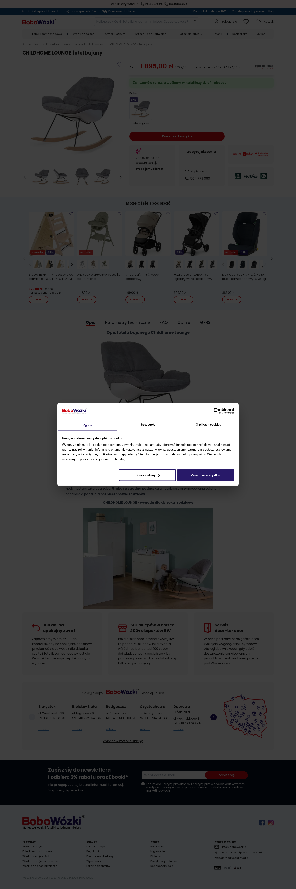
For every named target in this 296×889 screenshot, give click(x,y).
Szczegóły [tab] (148, 424)
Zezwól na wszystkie (205, 475)
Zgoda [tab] (87, 425)
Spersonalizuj (145, 475)
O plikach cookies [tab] (208, 424)
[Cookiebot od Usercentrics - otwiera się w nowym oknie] (216, 411)
